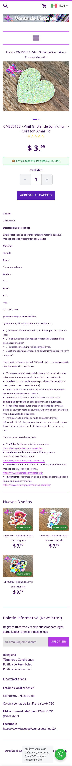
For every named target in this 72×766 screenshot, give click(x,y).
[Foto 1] (35, 119)
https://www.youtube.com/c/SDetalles (22, 448)
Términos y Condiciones (18, 659)
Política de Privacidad (17, 669)
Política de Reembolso (17, 664)
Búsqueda (9, 654)
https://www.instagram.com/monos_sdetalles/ (27, 484)
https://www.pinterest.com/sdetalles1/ (23, 472)
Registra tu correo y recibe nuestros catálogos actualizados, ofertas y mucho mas (33, 629)
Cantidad (36, 170)
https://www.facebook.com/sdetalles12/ (24, 460)
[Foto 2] (38, 119)
